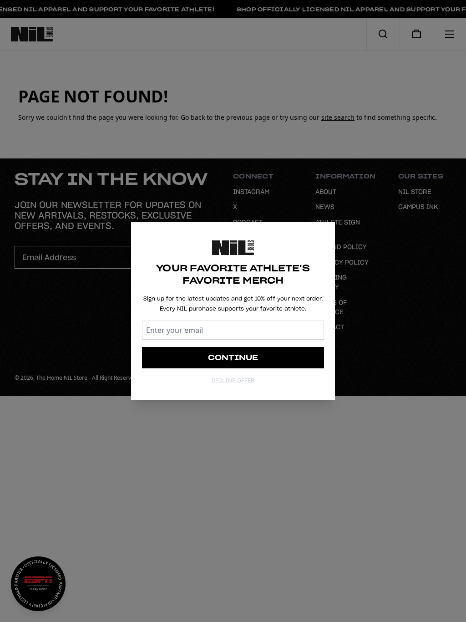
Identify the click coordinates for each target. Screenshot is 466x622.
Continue (233, 357)
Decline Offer (233, 380)
